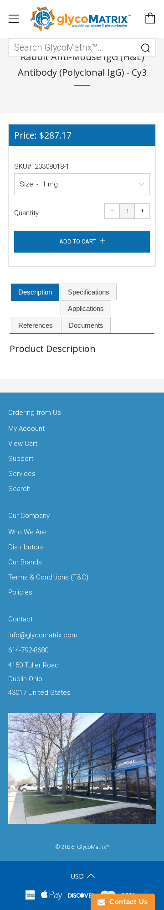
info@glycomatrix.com (42, 635)
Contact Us (126, 901)
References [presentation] (35, 325)
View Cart (22, 443)
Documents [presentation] (86, 325)
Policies (20, 592)
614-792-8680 (28, 650)
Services (22, 474)
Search (19, 489)
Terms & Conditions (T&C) (48, 577)
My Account (26, 428)
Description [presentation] (35, 292)
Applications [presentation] (86, 308)
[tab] (35, 292)
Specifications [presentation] (88, 292)
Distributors (26, 547)
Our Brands (25, 562)
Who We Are (27, 532)
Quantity (26, 213)
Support (20, 459)
